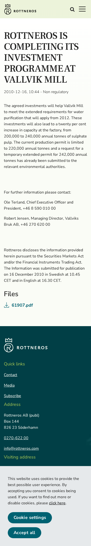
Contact (10, 375)
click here (57, 503)
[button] (83, 8)
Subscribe (12, 396)
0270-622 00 (16, 438)
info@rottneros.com (21, 448)
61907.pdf (22, 305)
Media (9, 385)
